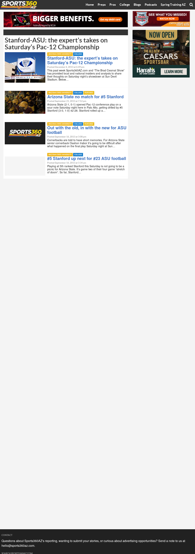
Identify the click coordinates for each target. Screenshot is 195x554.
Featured (89, 93)
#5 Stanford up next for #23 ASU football (86, 158)
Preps (102, 4)
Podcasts (151, 4)
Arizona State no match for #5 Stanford (85, 97)
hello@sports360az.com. (18, 545)
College (125, 4)
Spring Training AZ (173, 4)
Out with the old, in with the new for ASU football (86, 130)
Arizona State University (60, 54)
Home (90, 4)
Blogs (137, 4)
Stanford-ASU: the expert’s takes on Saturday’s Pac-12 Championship (82, 60)
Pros (112, 4)
